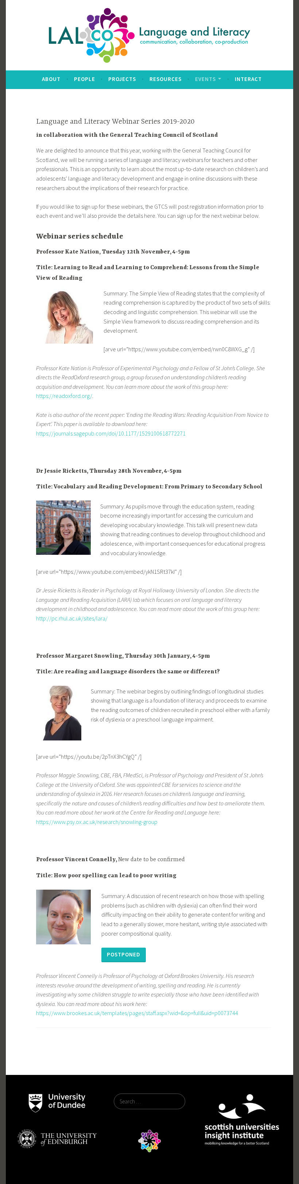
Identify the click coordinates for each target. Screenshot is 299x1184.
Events (205, 79)
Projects (122, 79)
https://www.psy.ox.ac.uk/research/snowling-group (97, 821)
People (84, 79)
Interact (248, 79)
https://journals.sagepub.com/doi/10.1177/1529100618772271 (111, 433)
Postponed (123, 954)
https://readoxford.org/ (64, 395)
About (51, 79)
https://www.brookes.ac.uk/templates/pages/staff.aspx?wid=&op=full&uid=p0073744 (137, 1013)
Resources (166, 79)
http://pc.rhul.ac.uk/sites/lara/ (72, 618)
